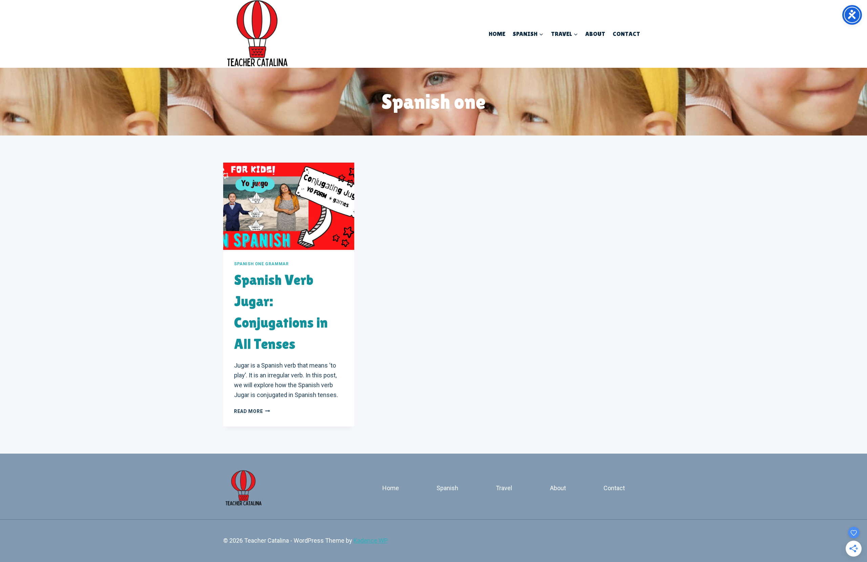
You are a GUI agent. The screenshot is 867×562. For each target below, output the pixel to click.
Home (497, 33)
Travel (504, 488)
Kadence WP (371, 540)
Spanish (447, 488)
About (595, 33)
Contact (626, 33)
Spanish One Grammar (261, 264)
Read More (252, 411)
